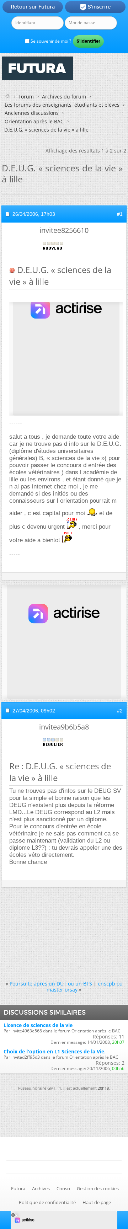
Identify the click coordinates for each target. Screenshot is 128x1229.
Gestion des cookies (98, 1188)
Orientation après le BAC (34, 121)
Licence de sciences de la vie (38, 1025)
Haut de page (96, 1202)
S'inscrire (95, 7)
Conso (63, 1188)
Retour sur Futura (33, 7)
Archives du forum (64, 96)
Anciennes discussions (32, 112)
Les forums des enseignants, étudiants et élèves (62, 104)
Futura (18, 1188)
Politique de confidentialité (47, 1202)
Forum (26, 96)
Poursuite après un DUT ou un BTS (51, 983)
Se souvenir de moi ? (50, 41)
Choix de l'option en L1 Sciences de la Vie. (55, 1051)
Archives (41, 1188)
